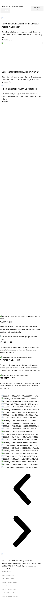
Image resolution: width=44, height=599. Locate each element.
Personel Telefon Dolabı (9, 582)
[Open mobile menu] (41, 2)
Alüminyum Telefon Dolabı (10, 596)
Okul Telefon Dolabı (8, 575)
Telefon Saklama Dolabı (9, 593)
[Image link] (18, 556)
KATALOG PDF (37, 8)
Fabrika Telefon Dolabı (9, 589)
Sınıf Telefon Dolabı (8, 586)
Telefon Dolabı (6, 571)
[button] (22, 490)
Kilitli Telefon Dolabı (8, 578)
